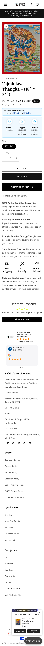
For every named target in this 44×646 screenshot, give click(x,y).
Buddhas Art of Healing (17, 643)
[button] (6, 4)
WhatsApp (10, 438)
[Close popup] (39, 612)
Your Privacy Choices (15, 485)
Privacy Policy (11, 466)
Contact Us (10, 540)
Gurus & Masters (12, 588)
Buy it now (22, 176)
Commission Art (12, 534)
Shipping (5, 105)
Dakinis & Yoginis (13, 595)
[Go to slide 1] (20, 367)
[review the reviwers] (9, 356)
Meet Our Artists (12, 521)
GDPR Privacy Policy (14, 497)
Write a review (22, 319)
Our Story (9, 515)
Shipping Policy (12, 479)
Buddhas (9, 570)
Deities (8, 582)
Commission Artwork (22, 187)
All (6, 557)
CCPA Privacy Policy (14, 491)
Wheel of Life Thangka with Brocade (28, 621)
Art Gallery (10, 527)
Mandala (9, 564)
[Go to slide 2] (22, 367)
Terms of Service (12, 460)
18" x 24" (9, 146)
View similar (19, 631)
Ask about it (33, 631)
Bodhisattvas (11, 576)
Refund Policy (11, 472)
